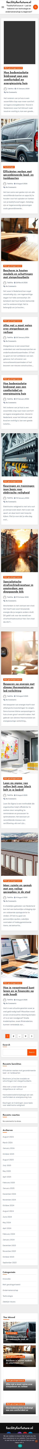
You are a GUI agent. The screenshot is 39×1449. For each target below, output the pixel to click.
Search (6, 1045)
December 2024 (9, 1194)
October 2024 (8, 1205)
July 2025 (7, 1165)
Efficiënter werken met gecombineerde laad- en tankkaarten (18, 175)
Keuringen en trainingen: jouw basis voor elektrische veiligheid (19, 489)
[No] (36, 1441)
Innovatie (7, 1279)
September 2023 (10, 1263)
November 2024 (9, 1200)
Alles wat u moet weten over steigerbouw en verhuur (17, 329)
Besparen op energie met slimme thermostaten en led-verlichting (19, 687)
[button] (35, 68)
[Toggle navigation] (3, 7)
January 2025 (8, 1188)
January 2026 (9, 1148)
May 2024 (7, 1223)
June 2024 (7, 1217)
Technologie (9, 167)
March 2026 (8, 1143)
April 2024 (7, 1228)
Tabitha (10, 89)
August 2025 (8, 1160)
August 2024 (8, 1211)
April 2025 (7, 1177)
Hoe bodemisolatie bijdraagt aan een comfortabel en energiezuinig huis (19, 1410)
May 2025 (7, 1171)
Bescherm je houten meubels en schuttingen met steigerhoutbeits (18, 274)
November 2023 (9, 1251)
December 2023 (9, 1245)
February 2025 (9, 1183)
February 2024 (9, 1234)
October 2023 (8, 1257)
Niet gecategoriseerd (13, 68)
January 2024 (9, 1240)
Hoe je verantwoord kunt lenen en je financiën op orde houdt (18, 991)
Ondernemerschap (10, 1290)
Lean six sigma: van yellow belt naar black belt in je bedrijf (17, 786)
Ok (20, 1446)
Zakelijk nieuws (9, 1302)
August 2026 (8, 1137)
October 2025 (8, 1154)
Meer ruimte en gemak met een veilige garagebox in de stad (17, 888)
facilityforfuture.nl (18, 2)
